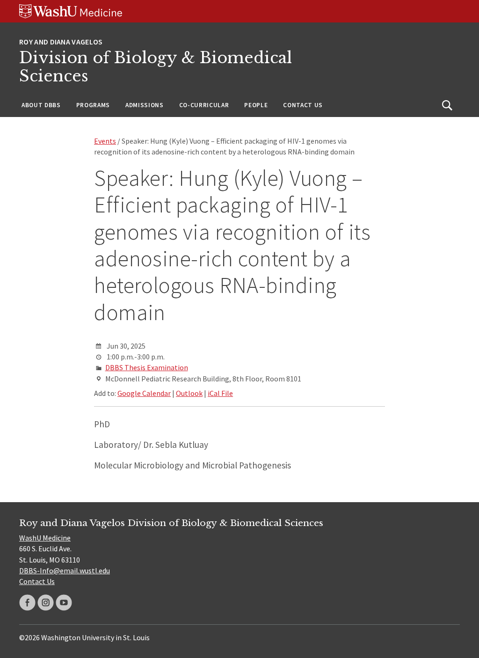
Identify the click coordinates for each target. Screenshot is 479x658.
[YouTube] (64, 602)
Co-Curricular (204, 105)
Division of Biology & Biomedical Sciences (155, 67)
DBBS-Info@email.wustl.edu (64, 570)
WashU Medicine (45, 537)
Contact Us (303, 105)
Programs (93, 105)
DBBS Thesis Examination (146, 367)
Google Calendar (144, 393)
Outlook (189, 393)
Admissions (144, 105)
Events (105, 141)
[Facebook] (27, 602)
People (256, 105)
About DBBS (41, 105)
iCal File (220, 393)
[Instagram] (45, 602)
